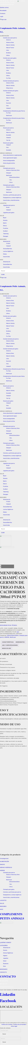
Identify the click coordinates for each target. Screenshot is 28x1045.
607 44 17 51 (14, 1)
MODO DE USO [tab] (6, 648)
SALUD (2, 903)
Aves (4, 966)
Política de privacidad (19, 1024)
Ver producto (5, 786)
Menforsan (13, 637)
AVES (1, 909)
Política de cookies (7, 1024)
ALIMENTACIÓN (4, 861)
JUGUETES (3, 900)
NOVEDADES (3, 969)
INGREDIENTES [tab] (20, 642)
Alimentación (6, 947)
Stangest (8, 877)
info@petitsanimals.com (7, 4)
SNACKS (2, 864)
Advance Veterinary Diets (13, 874)
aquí (18, 632)
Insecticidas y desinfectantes (11, 897)
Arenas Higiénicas (8, 953)
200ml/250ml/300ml (13, 635)
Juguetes (5, 958)
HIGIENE (6, 637)
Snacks (5, 950)
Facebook (8, 1000)
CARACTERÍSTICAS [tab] (8, 642)
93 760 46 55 (4, 1)
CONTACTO (3, 972)
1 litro (10, 884)
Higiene (5, 955)
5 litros (11, 886)
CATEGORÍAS (4, 945)
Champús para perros (9, 872)
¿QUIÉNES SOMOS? (5, 942)
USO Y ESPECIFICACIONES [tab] (10, 645)
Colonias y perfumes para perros (12, 892)
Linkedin (7, 994)
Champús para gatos (8, 889)
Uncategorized (4, 858)
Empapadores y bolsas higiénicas (12, 894)
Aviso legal (14, 1026)
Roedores (5, 963)
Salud (4, 961)
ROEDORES (3, 906)
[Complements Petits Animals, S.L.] (14, 22)
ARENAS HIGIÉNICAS (6, 867)
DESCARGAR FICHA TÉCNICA (8, 625)
